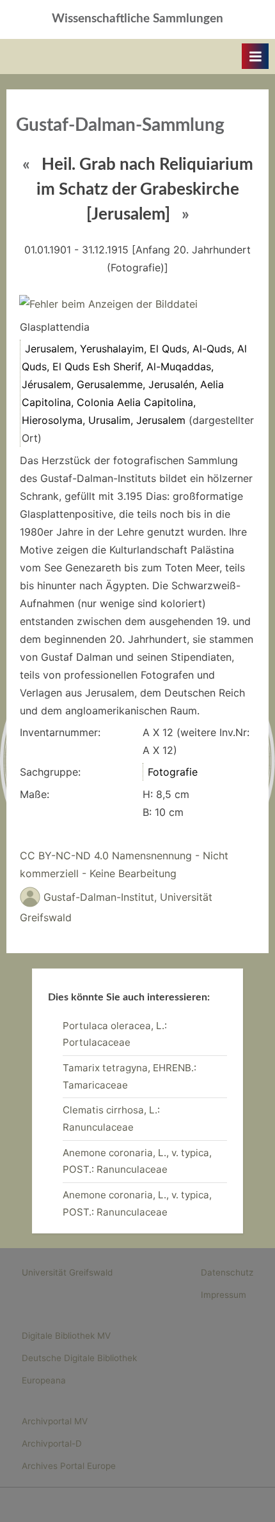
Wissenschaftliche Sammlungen (137, 19)
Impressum (223, 1295)
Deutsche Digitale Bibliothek (79, 1358)
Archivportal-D (52, 1443)
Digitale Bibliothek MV (66, 1335)
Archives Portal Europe (69, 1466)
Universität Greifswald (67, 1272)
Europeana (44, 1380)
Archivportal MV (55, 1421)
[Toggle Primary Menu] (255, 56)
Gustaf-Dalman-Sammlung (120, 125)
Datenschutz (227, 1272)
